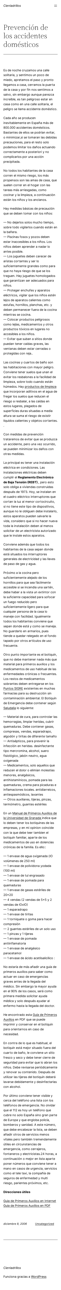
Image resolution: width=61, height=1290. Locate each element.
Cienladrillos (12, 5)
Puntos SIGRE (13, 688)
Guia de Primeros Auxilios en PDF (26, 1205)
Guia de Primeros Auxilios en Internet (29, 1201)
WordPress (38, 1276)
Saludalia (9, 708)
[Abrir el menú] (56, 6)
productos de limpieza (40, 386)
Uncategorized (44, 1223)
